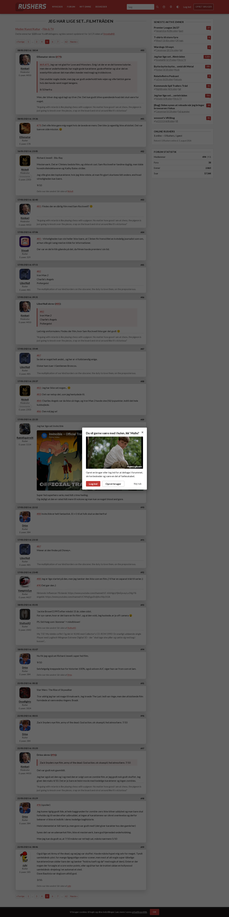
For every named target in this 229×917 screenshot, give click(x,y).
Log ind (93, 483)
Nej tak (137, 483)
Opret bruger (113, 483)
